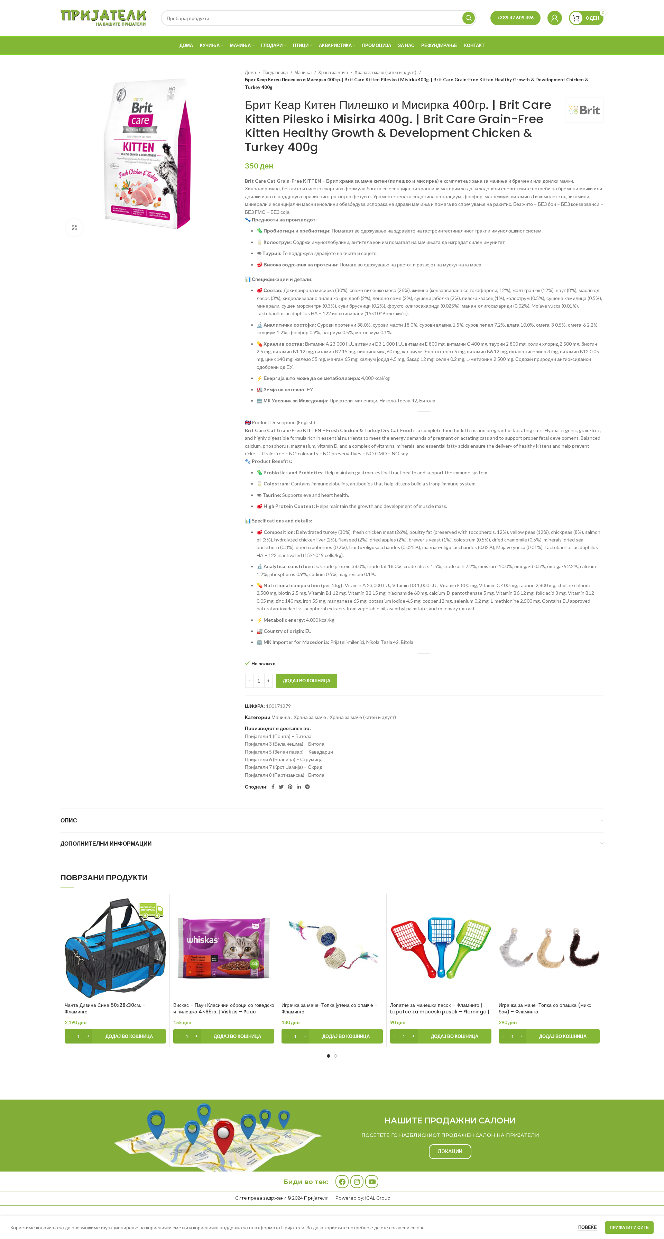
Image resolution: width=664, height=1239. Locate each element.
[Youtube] (371, 1181)
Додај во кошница (306, 680)
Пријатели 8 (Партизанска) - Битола (284, 775)
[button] (115, 1036)
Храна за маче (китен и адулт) (385, 72)
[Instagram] (356, 1181)
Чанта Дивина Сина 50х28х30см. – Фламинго (105, 1008)
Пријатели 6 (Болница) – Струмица (284, 759)
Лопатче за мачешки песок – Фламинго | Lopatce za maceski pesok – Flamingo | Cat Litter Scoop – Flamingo (439, 1012)
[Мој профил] (554, 18)
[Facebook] (342, 1181)
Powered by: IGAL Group (362, 1198)
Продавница (275, 72)
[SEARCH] (468, 18)
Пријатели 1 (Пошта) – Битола (278, 736)
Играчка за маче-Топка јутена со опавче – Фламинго (330, 1008)
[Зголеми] (74, 227)
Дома (251, 72)
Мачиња (303, 72)
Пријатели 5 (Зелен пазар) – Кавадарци (289, 752)
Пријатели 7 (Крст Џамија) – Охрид (283, 767)
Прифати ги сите (629, 1227)
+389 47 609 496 (515, 17)
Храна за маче (333, 72)
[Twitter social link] (281, 786)
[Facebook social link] (273, 786)
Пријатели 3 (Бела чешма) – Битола (284, 744)
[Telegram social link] (307, 786)
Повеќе (587, 1227)
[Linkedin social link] (299, 786)
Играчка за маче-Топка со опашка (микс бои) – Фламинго (545, 1008)
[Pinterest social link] (290, 786)
